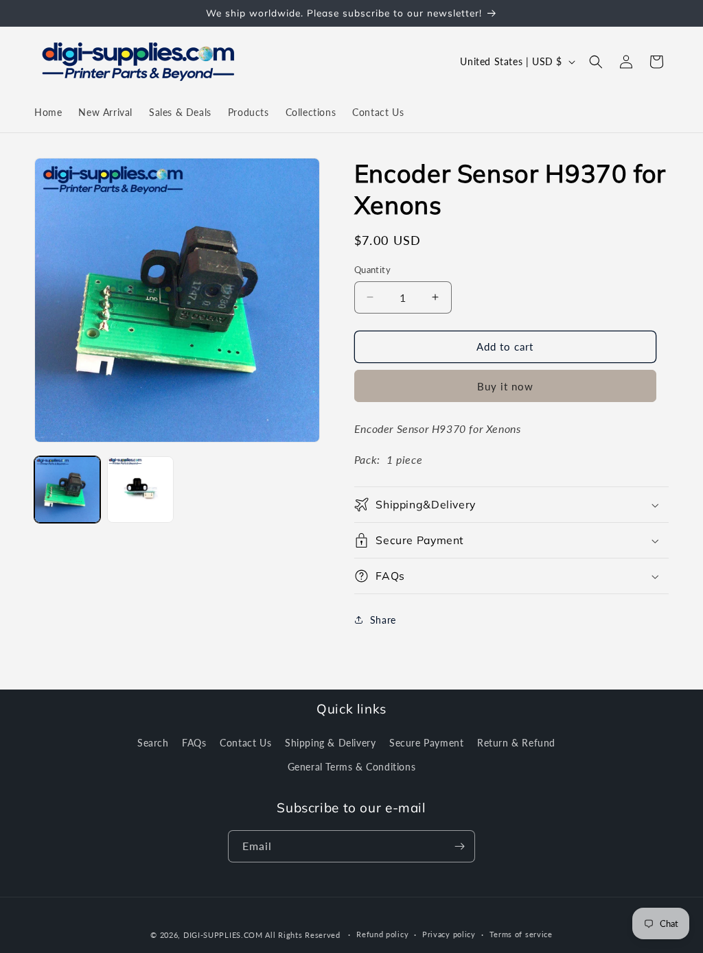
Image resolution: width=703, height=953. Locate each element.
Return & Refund (516, 743)
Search (153, 743)
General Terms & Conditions (352, 767)
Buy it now (505, 386)
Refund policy (382, 934)
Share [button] (383, 620)
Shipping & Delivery (330, 743)
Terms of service (521, 934)
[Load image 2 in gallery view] (140, 489)
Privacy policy (449, 934)
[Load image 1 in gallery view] (67, 489)
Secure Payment (426, 743)
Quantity (372, 269)
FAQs (194, 743)
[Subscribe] (459, 846)
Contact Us (245, 743)
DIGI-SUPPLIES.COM (223, 934)
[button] (596, 62)
